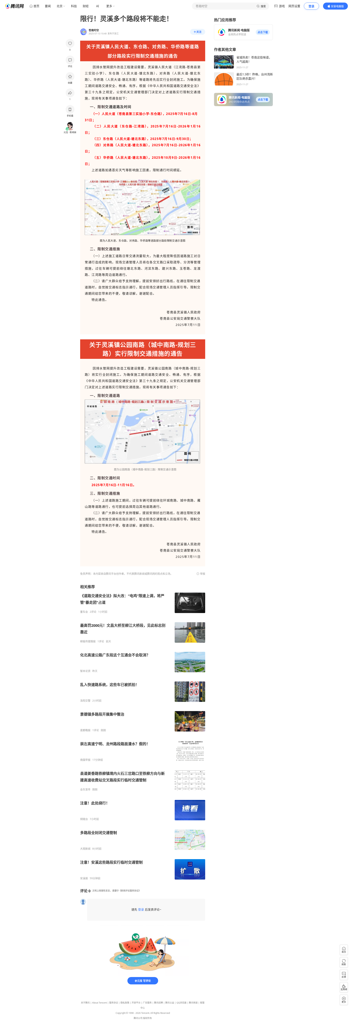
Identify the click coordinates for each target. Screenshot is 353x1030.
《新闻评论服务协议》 (130, 890)
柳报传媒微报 (88, 641)
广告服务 (147, 1002)
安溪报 (84, 878)
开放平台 (136, 1002)
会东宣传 (85, 789)
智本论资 (85, 671)
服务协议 (113, 1002)
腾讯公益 (169, 1002)
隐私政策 (124, 1002)
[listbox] (142, 732)
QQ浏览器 (181, 1002)
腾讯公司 (138, 1018)
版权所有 (147, 1018)
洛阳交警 (85, 700)
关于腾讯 (85, 1002)
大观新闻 (85, 848)
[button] (263, 32)
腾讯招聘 (158, 1002)
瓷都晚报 (85, 730)
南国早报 (85, 760)
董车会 (84, 611)
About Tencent (99, 1002)
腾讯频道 (193, 1002)
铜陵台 (84, 819)
